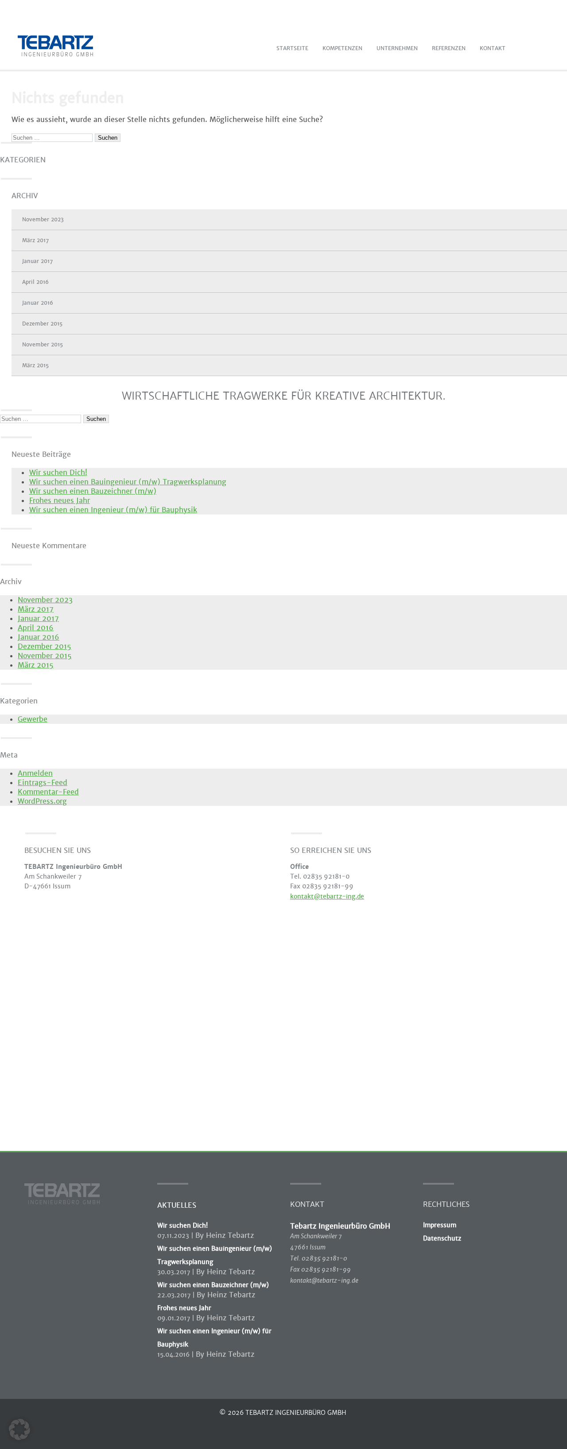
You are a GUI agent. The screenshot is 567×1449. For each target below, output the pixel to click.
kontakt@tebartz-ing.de (327, 896)
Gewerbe (32, 719)
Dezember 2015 (42, 323)
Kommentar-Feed (48, 792)
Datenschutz (442, 1238)
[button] (19, 1429)
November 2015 (42, 344)
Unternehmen (397, 48)
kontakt (492, 48)
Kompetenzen (342, 48)
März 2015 (35, 365)
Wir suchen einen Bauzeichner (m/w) (92, 491)
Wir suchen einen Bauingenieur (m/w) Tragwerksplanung (127, 482)
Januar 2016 (37, 302)
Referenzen (449, 48)
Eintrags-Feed (42, 782)
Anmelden (35, 773)
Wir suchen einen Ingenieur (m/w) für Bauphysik (113, 509)
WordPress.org (42, 801)
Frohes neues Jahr (59, 500)
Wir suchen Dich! (58, 472)
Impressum (439, 1225)
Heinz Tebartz (230, 1235)
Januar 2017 (37, 261)
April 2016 (35, 282)
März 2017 (35, 240)
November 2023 (43, 219)
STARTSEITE (292, 48)
